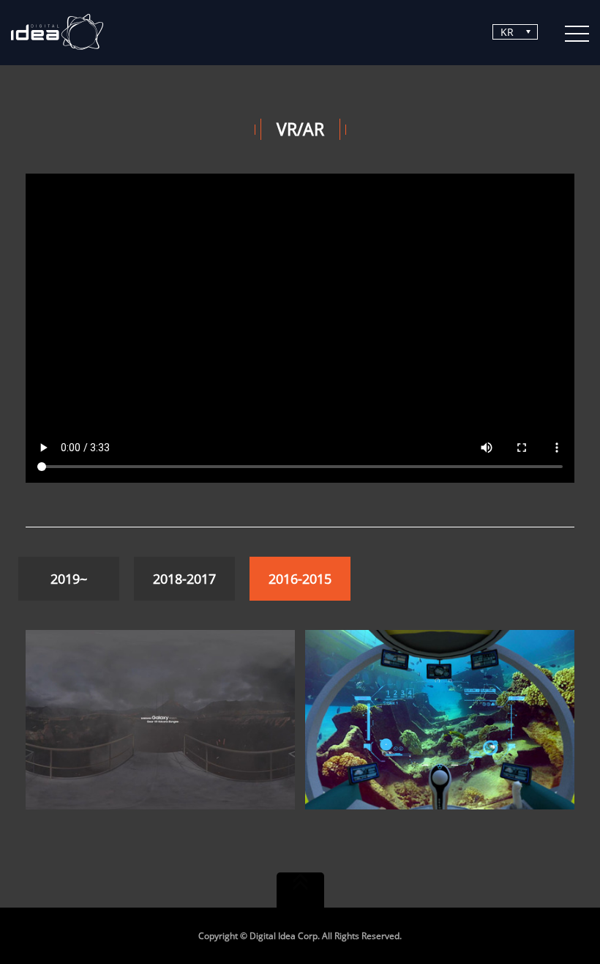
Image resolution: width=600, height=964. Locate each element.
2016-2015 (300, 578)
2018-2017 (184, 578)
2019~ (68, 578)
